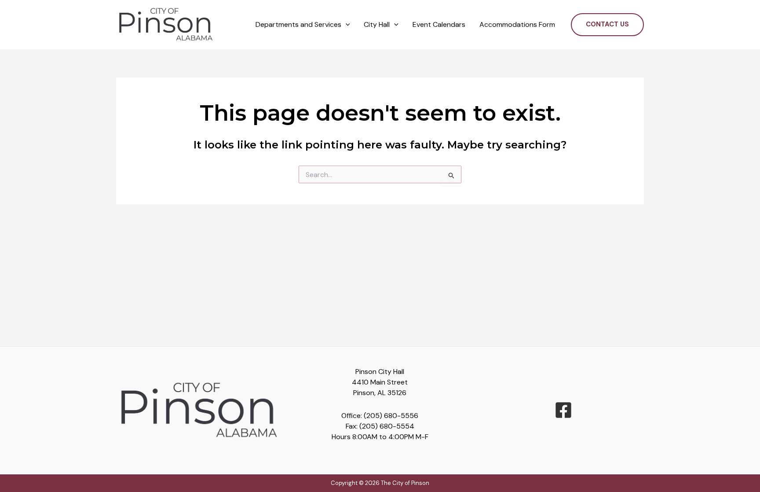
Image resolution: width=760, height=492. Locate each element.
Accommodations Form (517, 24)
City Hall (377, 24)
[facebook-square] (563, 410)
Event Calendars (439, 24)
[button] (345, 25)
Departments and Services (298, 24)
